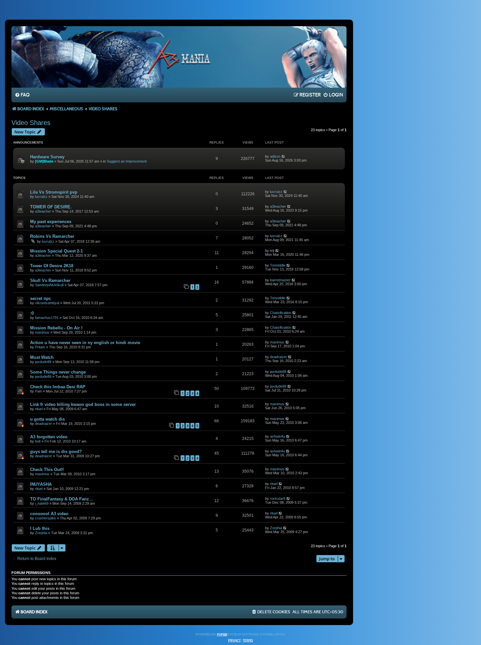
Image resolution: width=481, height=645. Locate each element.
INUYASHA (41, 484)
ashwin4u (277, 436)
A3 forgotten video (48, 436)
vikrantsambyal (47, 303)
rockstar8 (277, 498)
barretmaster (280, 280)
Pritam (40, 347)
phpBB (222, 634)
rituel (39, 409)
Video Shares (30, 122)
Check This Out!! (47, 469)
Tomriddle (277, 265)
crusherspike (45, 518)
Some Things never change (58, 372)
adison (275, 156)
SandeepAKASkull (49, 285)
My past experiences (50, 221)
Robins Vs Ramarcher (52, 236)
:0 (32, 313)
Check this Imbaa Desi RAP (57, 386)
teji (272, 251)
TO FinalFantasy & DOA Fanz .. (61, 499)
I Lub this (39, 528)
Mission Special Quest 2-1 (56, 251)
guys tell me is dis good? (56, 451)
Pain (38, 391)
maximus (42, 332)
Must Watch (42, 357)
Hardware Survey (47, 156)
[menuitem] (22, 95)
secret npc (40, 298)
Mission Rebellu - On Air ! (56, 327)
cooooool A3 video (49, 513)
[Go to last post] (283, 156)
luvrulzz (41, 197)
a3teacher (43, 211)
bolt (38, 441)
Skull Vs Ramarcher (50, 280)
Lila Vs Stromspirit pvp (53, 192)
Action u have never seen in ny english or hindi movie (85, 342)
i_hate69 (41, 503)
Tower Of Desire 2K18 (51, 265)
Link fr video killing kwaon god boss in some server (83, 404)
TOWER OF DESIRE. (51, 206)
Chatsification (280, 313)
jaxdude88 (43, 362)
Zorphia (41, 533)
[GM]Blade (44, 161)
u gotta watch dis (47, 419)
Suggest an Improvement (127, 161)
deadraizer (278, 357)
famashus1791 (47, 318)
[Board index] (179, 56)
